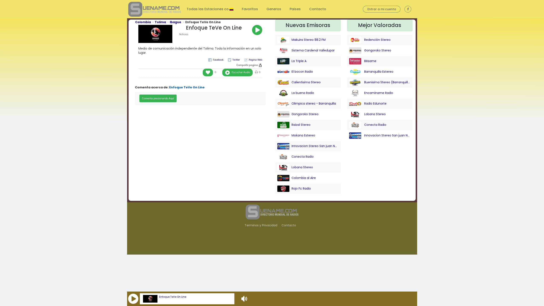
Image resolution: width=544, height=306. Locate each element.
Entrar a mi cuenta (381, 9)
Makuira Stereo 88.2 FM (309, 40)
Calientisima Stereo (306, 82)
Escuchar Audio (241, 72)
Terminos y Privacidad (261, 225)
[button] (133, 299)
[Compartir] (260, 65)
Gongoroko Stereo (305, 114)
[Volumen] (244, 299)
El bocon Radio (302, 71)
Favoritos (250, 9)
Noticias (183, 34)
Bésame (369, 61)
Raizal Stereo (301, 125)
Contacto (317, 9)
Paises (295, 9)
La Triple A (299, 61)
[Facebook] (216, 59)
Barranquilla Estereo (378, 71)
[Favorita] (208, 72)
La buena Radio (303, 93)
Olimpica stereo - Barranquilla (314, 103)
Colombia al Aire (304, 178)
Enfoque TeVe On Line (172, 297)
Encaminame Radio (378, 93)
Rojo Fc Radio (301, 188)
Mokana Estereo (303, 135)
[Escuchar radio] (257, 30)
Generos (273, 9)
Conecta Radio (303, 156)
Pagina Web (255, 59)
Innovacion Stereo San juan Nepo (315, 146)
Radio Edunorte (375, 103)
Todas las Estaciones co (208, 9)
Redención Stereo (377, 40)
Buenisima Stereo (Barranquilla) (386, 82)
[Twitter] (234, 59)
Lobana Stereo (302, 167)
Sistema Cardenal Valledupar (313, 50)
